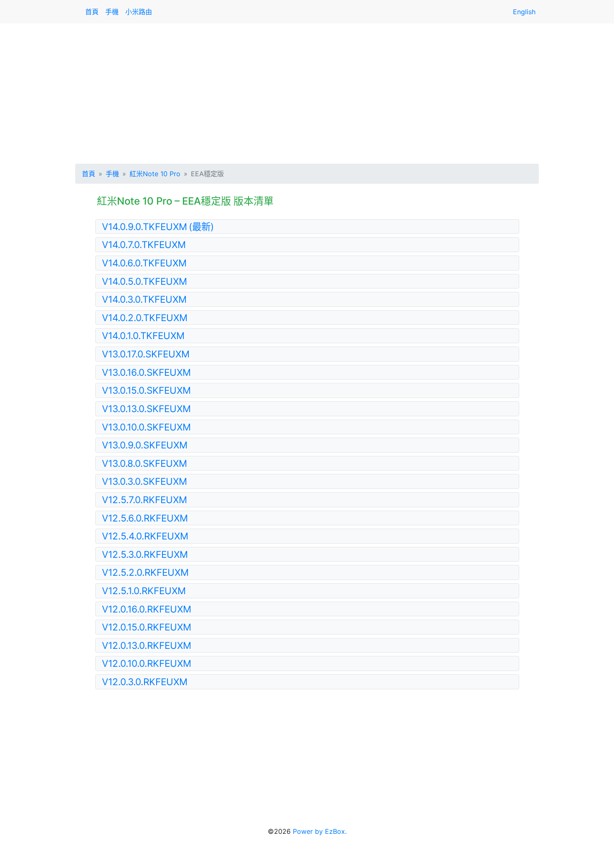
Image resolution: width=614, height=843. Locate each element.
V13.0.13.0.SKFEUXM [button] (146, 408)
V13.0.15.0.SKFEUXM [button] (146, 390)
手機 (112, 12)
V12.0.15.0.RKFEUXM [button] (146, 627)
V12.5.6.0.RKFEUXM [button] (145, 518)
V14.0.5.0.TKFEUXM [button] (144, 281)
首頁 (92, 12)
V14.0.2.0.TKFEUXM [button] (145, 317)
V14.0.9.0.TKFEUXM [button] (158, 226)
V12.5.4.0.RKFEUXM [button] (145, 536)
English (524, 12)
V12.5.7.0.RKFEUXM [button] (144, 499)
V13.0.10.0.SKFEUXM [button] (146, 427)
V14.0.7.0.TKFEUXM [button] (144, 244)
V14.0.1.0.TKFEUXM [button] (143, 335)
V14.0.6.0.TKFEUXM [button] (144, 262)
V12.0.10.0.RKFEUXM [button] (146, 663)
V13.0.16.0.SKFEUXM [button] (146, 372)
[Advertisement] (307, 91)
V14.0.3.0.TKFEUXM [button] (144, 299)
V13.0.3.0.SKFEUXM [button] (144, 481)
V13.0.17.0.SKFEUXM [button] (146, 353)
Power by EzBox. (320, 831)
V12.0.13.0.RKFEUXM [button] (146, 645)
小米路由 (138, 12)
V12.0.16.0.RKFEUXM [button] (146, 609)
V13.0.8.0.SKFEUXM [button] (144, 463)
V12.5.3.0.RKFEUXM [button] (145, 554)
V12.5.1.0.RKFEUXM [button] (144, 590)
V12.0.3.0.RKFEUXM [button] (145, 681)
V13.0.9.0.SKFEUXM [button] (145, 445)
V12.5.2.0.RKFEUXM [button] (145, 572)
